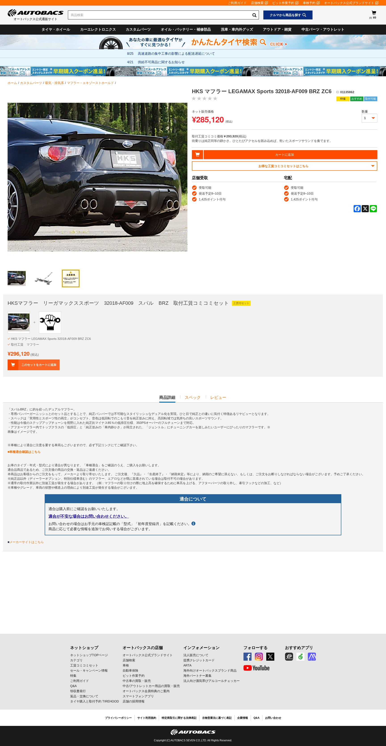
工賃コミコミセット (84, 665)
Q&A (73, 686)
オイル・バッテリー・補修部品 (186, 29)
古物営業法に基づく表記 (217, 717)
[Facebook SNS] (247, 657)
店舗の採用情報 (134, 701)
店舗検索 (257, 3)
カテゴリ (76, 660)
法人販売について (195, 655)
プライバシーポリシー (118, 717)
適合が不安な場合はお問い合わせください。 (88, 516)
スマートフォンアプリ (138, 696)
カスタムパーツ (138, 29)
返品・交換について (84, 696)
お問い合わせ (273, 717)
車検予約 (309, 3)
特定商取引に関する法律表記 (179, 717)
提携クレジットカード (199, 660)
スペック (193, 397)
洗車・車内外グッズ (237, 29)
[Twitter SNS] (270, 657)
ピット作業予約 (283, 3)
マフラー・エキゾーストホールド (90, 83)
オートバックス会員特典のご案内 (146, 691)
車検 (126, 665)
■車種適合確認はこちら (24, 452)
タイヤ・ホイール (56, 29)
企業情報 (242, 717)
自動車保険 (130, 670)
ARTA (187, 665)
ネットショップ (84, 647)
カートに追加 (284, 154)
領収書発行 (78, 691)
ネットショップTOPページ (89, 655)
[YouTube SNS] (256, 668)
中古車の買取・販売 (137, 681)
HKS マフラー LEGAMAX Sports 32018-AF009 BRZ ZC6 (51, 338)
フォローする (255, 647)
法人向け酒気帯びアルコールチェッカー (211, 681)
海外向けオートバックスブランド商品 (210, 670)
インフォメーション (201, 647)
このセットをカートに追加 (38, 364)
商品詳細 (167, 399)
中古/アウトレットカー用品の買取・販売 (151, 686)
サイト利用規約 (146, 717)
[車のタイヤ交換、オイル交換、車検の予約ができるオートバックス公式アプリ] (289, 657)
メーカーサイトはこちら (26, 542)
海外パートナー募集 (197, 675)
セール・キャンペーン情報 (89, 670)
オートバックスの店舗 (143, 647)
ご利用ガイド (237, 3)
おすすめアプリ (299, 647)
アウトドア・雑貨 (277, 29)
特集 (73, 675)
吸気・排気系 (54, 83)
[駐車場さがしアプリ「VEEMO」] (300, 657)
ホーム (12, 83)
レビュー (218, 397)
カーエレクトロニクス (98, 29)
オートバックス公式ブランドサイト (349, 3)
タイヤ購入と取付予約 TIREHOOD (94, 701)
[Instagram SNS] (259, 657)
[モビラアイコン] (312, 657)
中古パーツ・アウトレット (323, 29)
